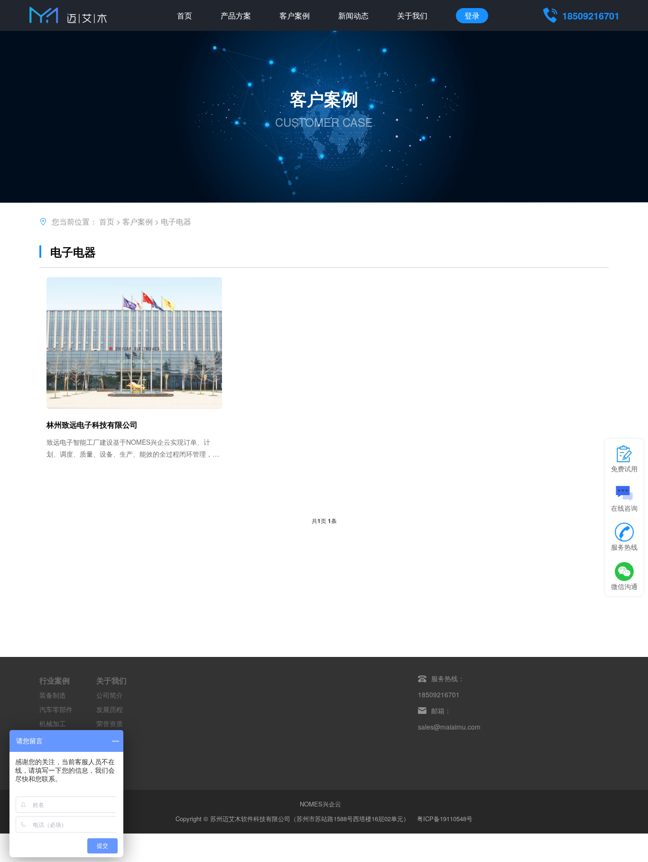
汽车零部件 (56, 709)
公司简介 (109, 695)
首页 (184, 15)
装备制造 (52, 695)
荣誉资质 (109, 723)
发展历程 (109, 709)
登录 (472, 15)
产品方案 (236, 15)
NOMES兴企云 (320, 803)
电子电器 (176, 221)
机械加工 (52, 723)
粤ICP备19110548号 (444, 818)
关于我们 (412, 15)
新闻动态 (353, 15)
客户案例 (294, 15)
